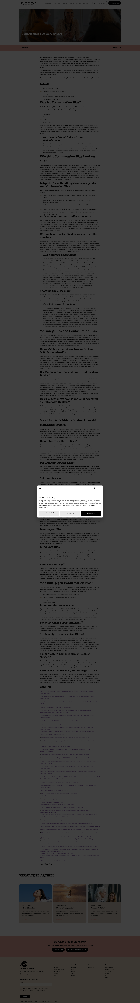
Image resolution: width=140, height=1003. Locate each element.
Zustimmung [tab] (48, 493)
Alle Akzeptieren (91, 513)
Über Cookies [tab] (91, 493)
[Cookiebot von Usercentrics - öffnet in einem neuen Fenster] (94, 488)
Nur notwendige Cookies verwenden (49, 513)
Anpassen (69, 513)
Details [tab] (70, 493)
